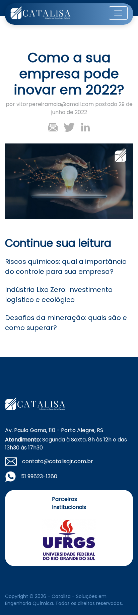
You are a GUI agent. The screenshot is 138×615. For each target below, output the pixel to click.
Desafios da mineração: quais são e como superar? (66, 322)
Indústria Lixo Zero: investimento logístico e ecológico (59, 294)
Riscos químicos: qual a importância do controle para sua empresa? (66, 266)
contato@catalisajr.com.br (57, 461)
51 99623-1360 (39, 476)
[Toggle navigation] (118, 13)
